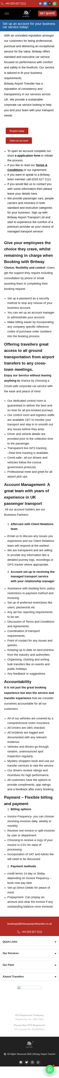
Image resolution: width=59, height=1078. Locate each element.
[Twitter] (45, 4)
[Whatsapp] (55, 4)
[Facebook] (40, 4)
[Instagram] (50, 4)
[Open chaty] (49, 1069)
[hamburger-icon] (6, 13)
